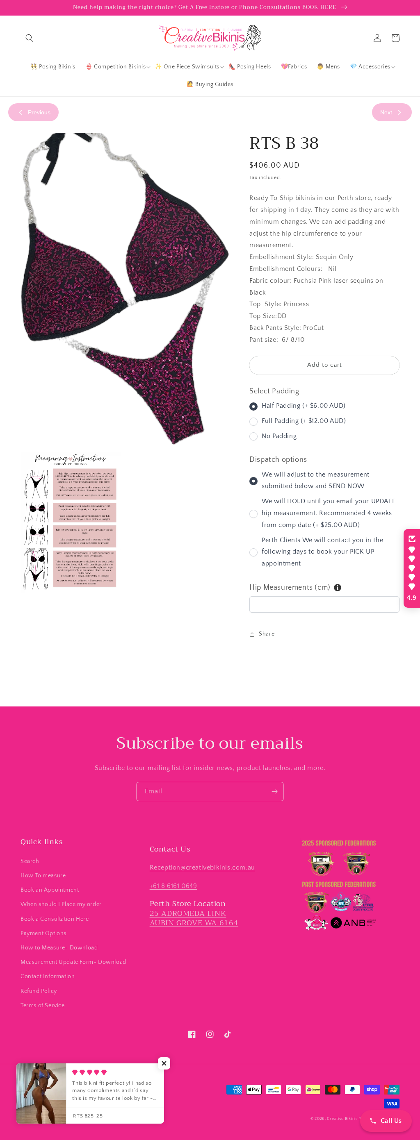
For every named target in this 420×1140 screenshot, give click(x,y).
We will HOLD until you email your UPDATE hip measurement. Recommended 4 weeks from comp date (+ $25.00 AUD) (328, 513)
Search (30, 861)
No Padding (279, 436)
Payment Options (43, 933)
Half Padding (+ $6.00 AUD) (304, 405)
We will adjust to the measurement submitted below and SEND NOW (316, 480)
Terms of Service (43, 1005)
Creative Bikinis (342, 1119)
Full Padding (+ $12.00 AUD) (304, 421)
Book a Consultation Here (55, 919)
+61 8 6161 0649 (173, 886)
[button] (30, 38)
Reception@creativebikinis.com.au (202, 867)
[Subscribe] (274, 791)
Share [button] (266, 634)
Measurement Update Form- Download (73, 962)
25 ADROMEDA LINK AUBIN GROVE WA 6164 (194, 918)
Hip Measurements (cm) (290, 588)
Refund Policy (39, 991)
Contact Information (48, 976)
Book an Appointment (50, 890)
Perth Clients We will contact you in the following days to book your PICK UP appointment (322, 552)
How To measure (43, 875)
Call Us (391, 1120)
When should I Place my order (61, 904)
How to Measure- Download (59, 948)
